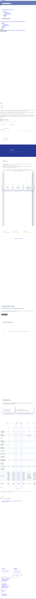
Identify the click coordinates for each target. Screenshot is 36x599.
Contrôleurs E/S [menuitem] (6, 24)
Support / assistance (4, 595)
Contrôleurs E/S (4, 583)
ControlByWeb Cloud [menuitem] (8, 13)
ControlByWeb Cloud (5, 587)
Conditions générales (5, 580)
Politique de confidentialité (5, 579)
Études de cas (4, 591)
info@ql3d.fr (4, 596)
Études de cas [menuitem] (5, 15)
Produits (1, 582)
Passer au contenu (2, 0)
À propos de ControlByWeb (6, 578)
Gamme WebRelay (4, 584)
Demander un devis (4, 594)
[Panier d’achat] (6, 18)
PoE (0, 120)
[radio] (4, 125)
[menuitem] (6, 12)
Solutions (3, 590)
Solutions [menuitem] (5, 14)
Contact (1, 592)
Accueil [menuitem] (5, 11)
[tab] (18, 138)
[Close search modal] (0, 1)
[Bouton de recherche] (10, 3)
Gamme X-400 (4, 585)
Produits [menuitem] (3, 23)
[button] (4, 314)
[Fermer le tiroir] (0, 5)
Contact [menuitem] (5, 16)
